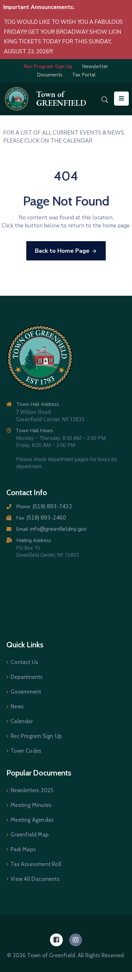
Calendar (22, 721)
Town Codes (26, 751)
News (17, 706)
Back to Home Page (62, 251)
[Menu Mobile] (121, 99)
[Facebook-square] (56, 939)
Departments (27, 677)
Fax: (41, 518)
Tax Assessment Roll (36, 864)
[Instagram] (75, 939)
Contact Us (24, 662)
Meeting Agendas (32, 820)
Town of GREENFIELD (61, 98)
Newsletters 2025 (32, 790)
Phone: (44, 507)
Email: (51, 529)
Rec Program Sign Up (36, 736)
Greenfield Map (30, 834)
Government (26, 691)
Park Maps (23, 849)
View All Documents (35, 879)
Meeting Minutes (31, 805)
